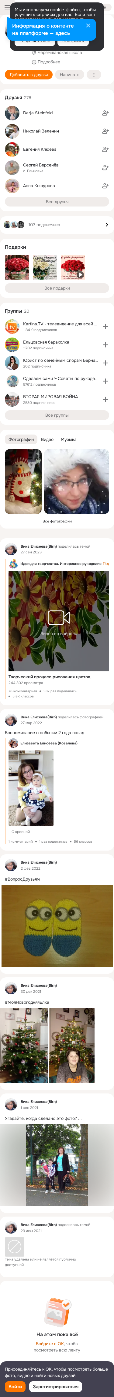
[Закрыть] (88, 26)
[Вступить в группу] (105, 326)
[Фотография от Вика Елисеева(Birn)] (23, 481)
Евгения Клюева (40, 149)
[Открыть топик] (57, 733)
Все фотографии (57, 521)
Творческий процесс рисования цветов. (50, 677)
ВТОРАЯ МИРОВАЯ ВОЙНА (50, 396)
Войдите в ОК (50, 1343)
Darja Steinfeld (38, 113)
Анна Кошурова (39, 185)
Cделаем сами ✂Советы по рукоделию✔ (65, 378)
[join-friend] (105, 113)
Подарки (15, 247)
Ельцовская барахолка (46, 342)
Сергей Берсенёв (41, 165)
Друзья (13, 97)
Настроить (73, 40)
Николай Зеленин (41, 131)
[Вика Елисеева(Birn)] (11, 549)
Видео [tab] (47, 439)
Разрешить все (34, 40)
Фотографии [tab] (21, 439)
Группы (13, 311)
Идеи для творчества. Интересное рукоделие (61, 563)
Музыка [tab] (69, 439)
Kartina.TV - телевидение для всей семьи (65, 324)
